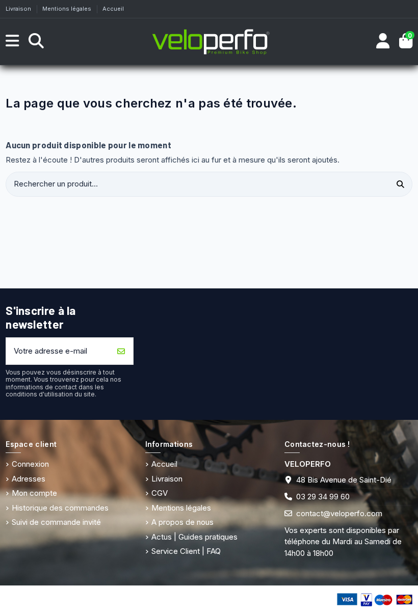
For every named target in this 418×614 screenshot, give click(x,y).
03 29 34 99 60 (323, 496)
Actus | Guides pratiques (194, 537)
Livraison (19, 8)
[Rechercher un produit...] (400, 184)
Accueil (113, 8)
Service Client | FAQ (186, 551)
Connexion (30, 464)
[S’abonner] (121, 351)
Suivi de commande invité (56, 522)
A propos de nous (182, 522)
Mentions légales (67, 8)
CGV (159, 493)
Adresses (28, 479)
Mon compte (34, 493)
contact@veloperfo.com (339, 513)
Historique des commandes (60, 508)
